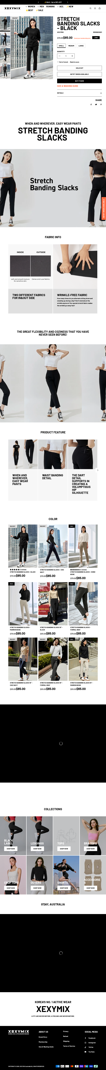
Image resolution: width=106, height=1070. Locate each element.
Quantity (61, 51)
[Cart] (99, 8)
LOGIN (96, 37)
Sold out (79, 68)
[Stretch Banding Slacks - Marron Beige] (22, 603)
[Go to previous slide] (38, 2)
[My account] (95, 8)
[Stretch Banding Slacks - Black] (22, 546)
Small (61, 46)
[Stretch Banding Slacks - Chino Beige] (83, 546)
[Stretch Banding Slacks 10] (52, 603)
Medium (71, 46)
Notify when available (79, 74)
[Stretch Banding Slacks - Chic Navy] (52, 546)
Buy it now (79, 81)
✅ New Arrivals (53, 2)
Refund (65, 1036)
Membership (43, 1042)
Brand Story (43, 1037)
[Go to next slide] (67, 2)
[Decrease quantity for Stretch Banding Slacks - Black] (59, 56)
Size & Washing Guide (46, 1047)
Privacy (65, 1031)
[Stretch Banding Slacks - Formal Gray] (83, 603)
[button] (15, 569)
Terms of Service (69, 1046)
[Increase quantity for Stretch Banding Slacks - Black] (72, 56)
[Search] (90, 8)
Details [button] (60, 93)
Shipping (66, 1041)
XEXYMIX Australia (25, 1066)
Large (81, 46)
